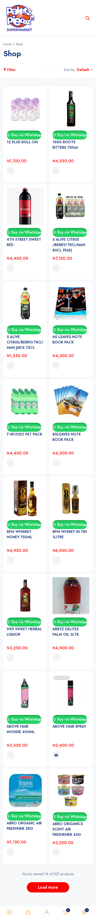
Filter (11, 70)
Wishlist (68, 910)
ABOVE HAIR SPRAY (69, 726)
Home (7, 44)
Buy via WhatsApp (25, 134)
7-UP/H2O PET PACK (24, 434)
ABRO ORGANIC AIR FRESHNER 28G (24, 826)
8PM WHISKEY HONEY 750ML (19, 534)
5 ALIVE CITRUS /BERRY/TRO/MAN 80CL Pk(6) (68, 245)
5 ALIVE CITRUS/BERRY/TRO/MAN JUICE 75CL (25, 342)
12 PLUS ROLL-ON (22, 142)
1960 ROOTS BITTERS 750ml (65, 144)
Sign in (47, 912)
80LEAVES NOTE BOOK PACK (66, 437)
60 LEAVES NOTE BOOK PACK (67, 339)
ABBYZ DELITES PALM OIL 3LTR (65, 631)
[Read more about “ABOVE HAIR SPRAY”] (56, 755)
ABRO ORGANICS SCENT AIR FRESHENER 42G (67, 829)
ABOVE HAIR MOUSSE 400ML (21, 729)
